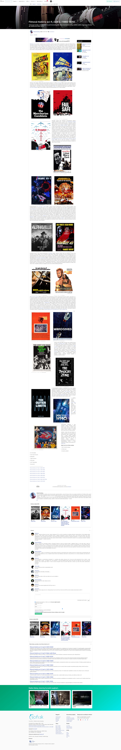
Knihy (67, 734)
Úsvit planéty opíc (55, 309)
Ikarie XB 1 (65, 208)
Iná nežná (68, 725)
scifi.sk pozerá (58, 731)
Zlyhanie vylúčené (63, 125)
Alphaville (50, 253)
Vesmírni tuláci (69, 721)
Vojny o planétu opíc (63, 309)
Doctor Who (73, 402)
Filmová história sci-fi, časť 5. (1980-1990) (41, 665)
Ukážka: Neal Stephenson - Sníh (60, 705)
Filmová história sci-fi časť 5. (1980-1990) (37, 473)
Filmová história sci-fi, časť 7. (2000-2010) (41, 656)
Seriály (67, 733)
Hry (67, 737)
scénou (62, 217)
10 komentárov (51, 31)
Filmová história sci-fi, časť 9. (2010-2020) (41, 647)
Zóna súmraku (67, 391)
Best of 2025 (58, 725)
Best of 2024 (58, 726)
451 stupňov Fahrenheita (40, 257)
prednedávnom (33, 208)
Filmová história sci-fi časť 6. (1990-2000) (37, 475)
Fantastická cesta (61, 343)
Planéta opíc (47, 302)
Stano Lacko (37, 566)
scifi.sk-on (32, 1)
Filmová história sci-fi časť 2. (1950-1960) (37, 469)
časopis (44, 215)
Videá (57, 721)
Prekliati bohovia (59, 732)
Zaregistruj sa (37, 612)
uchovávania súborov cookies (46, 726)
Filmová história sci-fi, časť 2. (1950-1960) (41, 677)
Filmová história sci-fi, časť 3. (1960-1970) (41, 673)
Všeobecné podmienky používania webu (36, 725)
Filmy (67, 732)
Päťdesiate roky (33, 43)
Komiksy (67, 735)
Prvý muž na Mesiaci (33, 87)
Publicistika (39, 4)
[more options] (89, 504)
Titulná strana (58, 716)
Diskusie (46, 1)
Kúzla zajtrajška (69, 726)
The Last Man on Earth (41, 206)
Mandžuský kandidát (72, 121)
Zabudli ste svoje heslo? (39, 611)
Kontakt (34, 728)
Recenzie (57, 719)
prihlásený (69, 486)
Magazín (34, 4)
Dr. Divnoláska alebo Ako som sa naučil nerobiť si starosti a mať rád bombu (64, 138)
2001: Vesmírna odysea (34, 296)
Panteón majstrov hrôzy (60, 730)
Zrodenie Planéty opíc (48, 309)
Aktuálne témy (21, 1)
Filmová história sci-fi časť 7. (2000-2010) (37, 477)
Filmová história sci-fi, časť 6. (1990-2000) (41, 661)
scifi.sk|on (68, 716)
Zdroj (39, 81)
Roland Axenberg (36, 31)
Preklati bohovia (69, 720)
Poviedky (57, 720)
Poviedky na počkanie (70, 719)
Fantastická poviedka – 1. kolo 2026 (81, 706)
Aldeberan (37, 533)
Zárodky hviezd (69, 728)
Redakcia (41, 734)
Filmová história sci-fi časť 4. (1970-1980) (37, 471)
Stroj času (59, 82)
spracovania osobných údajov (34, 726)
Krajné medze (63, 394)
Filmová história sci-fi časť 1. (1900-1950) (37, 467)
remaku (54, 86)
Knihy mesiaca (58, 729)
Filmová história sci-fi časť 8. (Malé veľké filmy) (38, 479)
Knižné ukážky (58, 728)
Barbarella (31, 216)
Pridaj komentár (38, 613)
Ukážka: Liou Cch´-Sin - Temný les (38, 706)
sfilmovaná (41, 308)
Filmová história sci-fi (59, 733)
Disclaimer (42, 81)
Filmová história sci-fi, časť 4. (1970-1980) (41, 669)
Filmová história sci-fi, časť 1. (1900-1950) (41, 681)
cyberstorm (37, 570)
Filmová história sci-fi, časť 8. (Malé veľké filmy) (43, 653)
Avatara (41, 648)
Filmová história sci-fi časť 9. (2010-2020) (37, 481)
